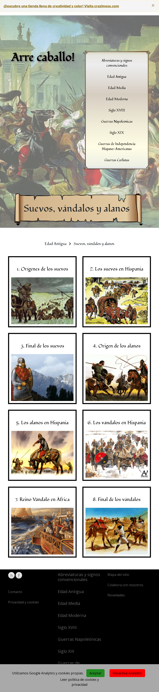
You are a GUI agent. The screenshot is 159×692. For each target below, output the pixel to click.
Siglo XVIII (67, 627)
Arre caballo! (43, 57)
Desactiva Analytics (127, 673)
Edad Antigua (71, 591)
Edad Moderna (72, 615)
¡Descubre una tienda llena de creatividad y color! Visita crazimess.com (61, 6)
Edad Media (69, 603)
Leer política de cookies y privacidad (79, 682)
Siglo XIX (66, 651)
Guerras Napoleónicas (79, 639)
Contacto (15, 592)
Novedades (116, 595)
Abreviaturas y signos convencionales (79, 577)
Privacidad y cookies (23, 602)
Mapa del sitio (118, 574)
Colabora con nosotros (125, 585)
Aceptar (95, 673)
